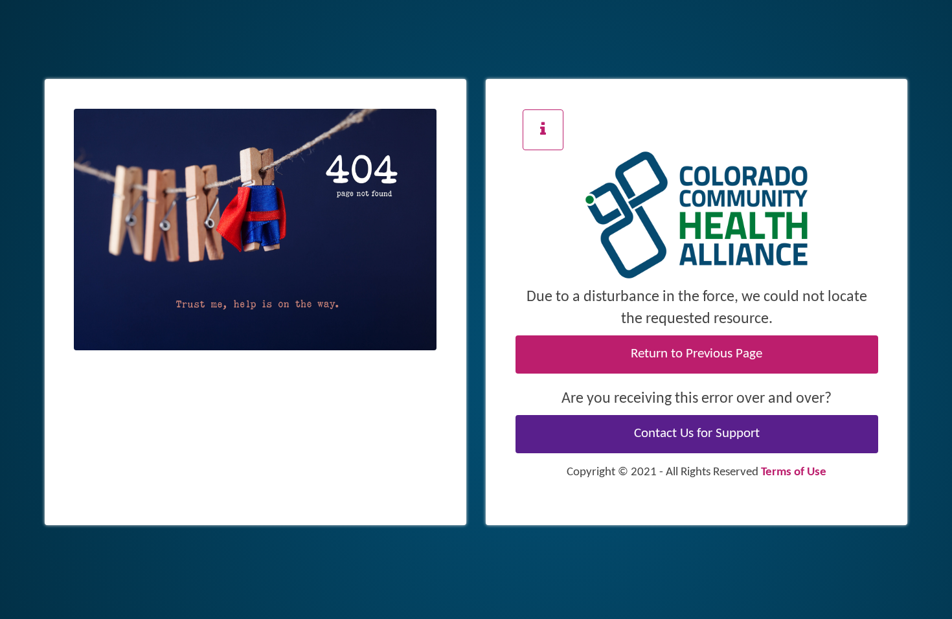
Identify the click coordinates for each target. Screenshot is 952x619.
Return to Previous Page (696, 354)
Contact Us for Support (697, 433)
